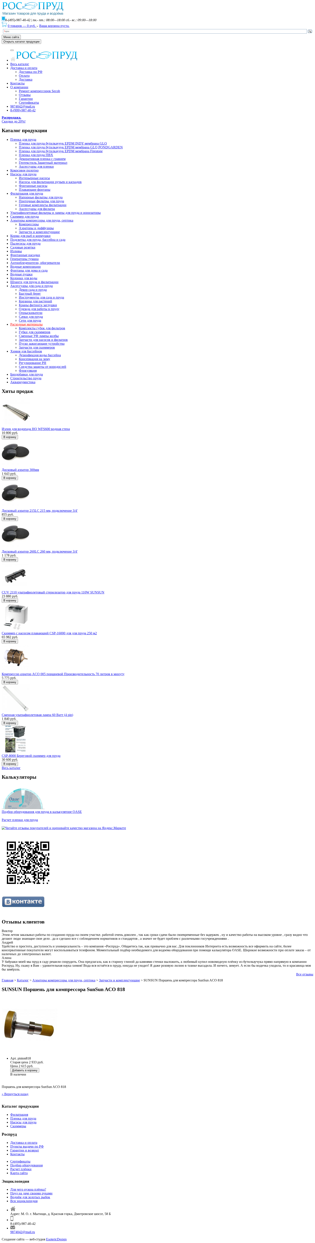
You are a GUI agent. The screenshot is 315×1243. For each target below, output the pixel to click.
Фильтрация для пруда (26, 193)
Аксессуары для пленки (36, 166)
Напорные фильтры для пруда (41, 197)
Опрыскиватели (30, 313)
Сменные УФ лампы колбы (39, 336)
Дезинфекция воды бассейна (40, 355)
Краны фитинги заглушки (38, 305)
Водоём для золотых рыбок (30, 1197)
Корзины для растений (35, 301)
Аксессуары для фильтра (37, 209)
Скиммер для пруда (24, 216)
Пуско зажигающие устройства (41, 343)
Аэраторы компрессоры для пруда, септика (41, 220)
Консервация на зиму (34, 359)
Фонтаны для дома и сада (29, 270)
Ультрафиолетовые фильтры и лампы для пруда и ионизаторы (55, 213)
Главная (7, 980)
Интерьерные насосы (34, 178)
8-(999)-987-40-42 (23, 110)
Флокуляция (28, 370)
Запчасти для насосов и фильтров (43, 340)
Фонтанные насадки (25, 255)
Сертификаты (29, 102)
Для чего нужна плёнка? (28, 1189)
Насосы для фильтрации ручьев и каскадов (50, 182)
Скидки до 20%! (14, 119)
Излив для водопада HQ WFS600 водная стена (36, 429)
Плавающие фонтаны (34, 189)
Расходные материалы (26, 324)
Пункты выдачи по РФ (27, 1146)
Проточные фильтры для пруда (41, 201)
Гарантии (26, 99)
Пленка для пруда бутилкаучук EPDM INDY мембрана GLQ (63, 143)
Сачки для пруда (31, 316)
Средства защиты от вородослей (42, 366)
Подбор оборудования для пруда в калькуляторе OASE (42, 812)
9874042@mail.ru (22, 106)
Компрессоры (29, 224)
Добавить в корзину (25, 1070)
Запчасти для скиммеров (37, 347)
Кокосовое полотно (24, 170)
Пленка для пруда (23, 139)
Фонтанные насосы (33, 186)
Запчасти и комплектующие (39, 232)
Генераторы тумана (24, 259)
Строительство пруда (25, 378)
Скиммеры (18, 1126)
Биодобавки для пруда (26, 374)
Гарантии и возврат (24, 1150)
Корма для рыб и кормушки (30, 236)
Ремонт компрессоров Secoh (39, 91)
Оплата (24, 75)
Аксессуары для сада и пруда (31, 286)
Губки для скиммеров (34, 332)
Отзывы (25, 95)
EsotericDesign (56, 1239)
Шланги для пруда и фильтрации (34, 282)
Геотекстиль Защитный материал (43, 162)
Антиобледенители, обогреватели (35, 263)
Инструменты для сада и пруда (41, 297)
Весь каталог (19, 64)
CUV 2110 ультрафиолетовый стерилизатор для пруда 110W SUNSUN (53, 592)
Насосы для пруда (23, 174)
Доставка (25, 79)
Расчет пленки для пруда (20, 820)
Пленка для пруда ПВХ (36, 155)
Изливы (16, 251)
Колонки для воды (23, 278)
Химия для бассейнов (26, 351)
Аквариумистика (22, 382)
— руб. (22, 26)
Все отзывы (304, 974)
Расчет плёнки (21, 1169)
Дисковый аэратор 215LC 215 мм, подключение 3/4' (40, 510)
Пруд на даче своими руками (31, 1193)
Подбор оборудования (26, 1165)
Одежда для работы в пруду (39, 309)
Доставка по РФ (30, 72)
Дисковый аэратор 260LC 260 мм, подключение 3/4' (40, 551)
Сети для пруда (30, 320)
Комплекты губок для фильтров (42, 328)
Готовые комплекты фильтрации (42, 205)
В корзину (9, 437)
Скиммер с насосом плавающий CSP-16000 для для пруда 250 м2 (49, 633)
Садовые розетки (22, 247)
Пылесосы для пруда (25, 243)
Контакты (17, 83)
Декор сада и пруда (33, 290)
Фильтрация (19, 1114)
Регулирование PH (32, 363)
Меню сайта (11, 37)
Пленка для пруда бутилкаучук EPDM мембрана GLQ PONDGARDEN (71, 147)
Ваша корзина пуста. (54, 26)
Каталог (23, 980)
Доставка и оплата (23, 68)
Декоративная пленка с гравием (42, 159)
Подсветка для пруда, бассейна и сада (37, 239)
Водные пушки (21, 274)
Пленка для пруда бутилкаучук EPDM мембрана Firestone (61, 151)
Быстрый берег (30, 293)
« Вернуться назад (15, 1094)
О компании (19, 87)
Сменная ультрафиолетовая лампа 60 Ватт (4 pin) (37, 715)
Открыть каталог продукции (21, 41)
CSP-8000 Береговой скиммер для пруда (31, 756)
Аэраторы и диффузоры (36, 228)
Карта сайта (19, 1173)
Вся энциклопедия (24, 1201)
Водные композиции (25, 266)
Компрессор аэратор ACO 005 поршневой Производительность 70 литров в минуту (63, 674)
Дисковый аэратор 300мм (20, 470)
